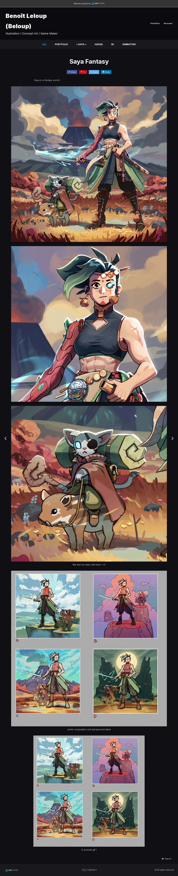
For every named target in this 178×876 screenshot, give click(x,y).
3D (112, 44)
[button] (166, 859)
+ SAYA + (81, 44)
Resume (168, 23)
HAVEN (99, 44)
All (44, 44)
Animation (129, 44)
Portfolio (155, 23)
